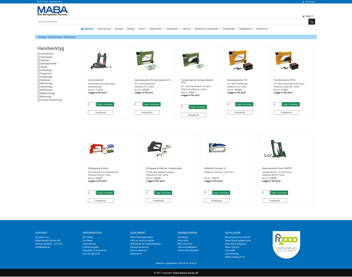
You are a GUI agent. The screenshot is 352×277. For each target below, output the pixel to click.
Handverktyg (54, 36)
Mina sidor (183, 240)
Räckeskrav (136, 253)
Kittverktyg (46, 70)
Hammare (45, 80)
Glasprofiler (155, 28)
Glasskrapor (46, 56)
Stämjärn (45, 60)
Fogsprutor (46, 73)
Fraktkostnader (91, 247)
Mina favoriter (185, 243)
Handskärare (47, 53)
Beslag (131, 28)
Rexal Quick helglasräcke (238, 240)
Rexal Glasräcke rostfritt (237, 237)
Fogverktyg (46, 76)
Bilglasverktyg (47, 93)
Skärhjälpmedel (48, 63)
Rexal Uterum (232, 247)
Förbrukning (104, 28)
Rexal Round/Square (235, 243)
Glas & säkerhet (138, 250)
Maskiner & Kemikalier (207, 28)
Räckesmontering (139, 247)
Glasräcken (172, 28)
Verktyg (119, 28)
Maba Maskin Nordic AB (185, 272)
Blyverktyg (45, 96)
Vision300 (230, 250)
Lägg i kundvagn (105, 104)
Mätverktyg (46, 83)
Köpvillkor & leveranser (95, 250)
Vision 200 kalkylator (188, 250)
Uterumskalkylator (187, 247)
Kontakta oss (42, 237)
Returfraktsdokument (141, 237)
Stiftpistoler (46, 89)
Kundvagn (183, 237)
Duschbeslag (232, 253)
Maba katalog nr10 (235, 256)
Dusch (142, 28)
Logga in (308, 15)
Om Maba (88, 237)
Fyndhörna (262, 28)
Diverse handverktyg (51, 99)
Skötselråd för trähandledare (145, 243)
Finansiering (89, 243)
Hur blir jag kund (91, 253)
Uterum (186, 28)
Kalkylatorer (245, 28)
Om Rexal (88, 240)
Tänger (44, 66)
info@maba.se (42, 247)
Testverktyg (46, 86)
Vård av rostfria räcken (142, 240)
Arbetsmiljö (229, 28)
